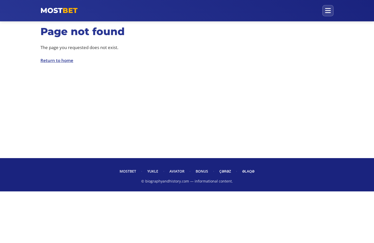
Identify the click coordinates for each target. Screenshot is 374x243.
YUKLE (152, 171)
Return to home (56, 60)
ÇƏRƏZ (225, 171)
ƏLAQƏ (248, 171)
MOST (59, 10)
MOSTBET (128, 171)
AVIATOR (176, 171)
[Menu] (328, 10)
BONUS (202, 171)
